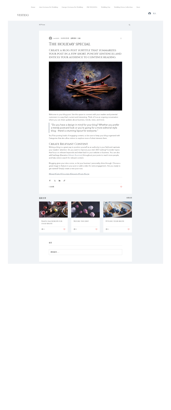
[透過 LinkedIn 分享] (59, 181)
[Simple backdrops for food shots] (53, 210)
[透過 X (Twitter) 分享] (55, 181)
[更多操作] (121, 38)
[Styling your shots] (117, 210)
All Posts (42, 25)
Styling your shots (115, 221)
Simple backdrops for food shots (51, 222)
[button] (129, 24)
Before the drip (81, 221)
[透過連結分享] (64, 181)
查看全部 (129, 198)
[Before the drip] (85, 210)
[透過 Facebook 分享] (50, 181)
